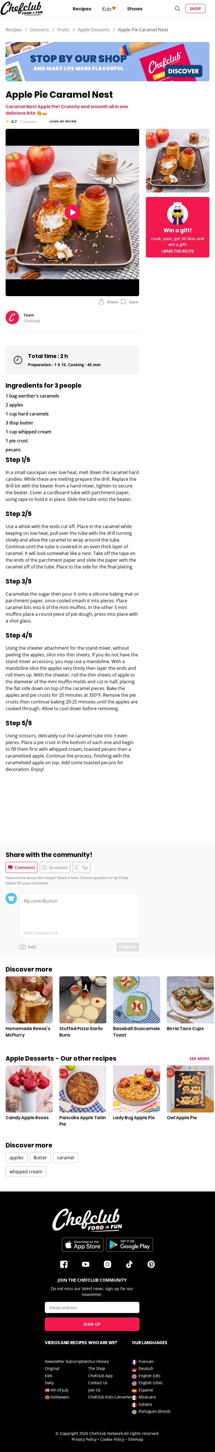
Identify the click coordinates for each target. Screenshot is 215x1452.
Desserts (39, 30)
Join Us (94, 1390)
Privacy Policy (84, 1439)
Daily (49, 1382)
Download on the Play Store (129, 1245)
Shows (134, 9)
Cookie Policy (112, 1439)
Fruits (63, 30)
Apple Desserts (94, 30)
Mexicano (147, 1397)
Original (52, 1368)
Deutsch (146, 1368)
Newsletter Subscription (66, 1361)
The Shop (96, 1368)
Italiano (145, 1404)
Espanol (146, 1390)
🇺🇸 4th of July (56, 1390)
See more (199, 1058)
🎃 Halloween (57, 1397)
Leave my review (63, 121)
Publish (128, 947)
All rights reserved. (142, 1433)
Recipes (82, 9)
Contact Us (98, 1382)
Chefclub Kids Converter (110, 1397)
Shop (195, 8)
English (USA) (150, 1382)
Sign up (92, 1324)
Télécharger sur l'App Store (83, 1245)
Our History (98, 1361)
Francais (146, 1361)
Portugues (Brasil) (154, 1411)
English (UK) (149, 1375)
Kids (49, 1375)
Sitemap (135, 1439)
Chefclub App (100, 1375)
